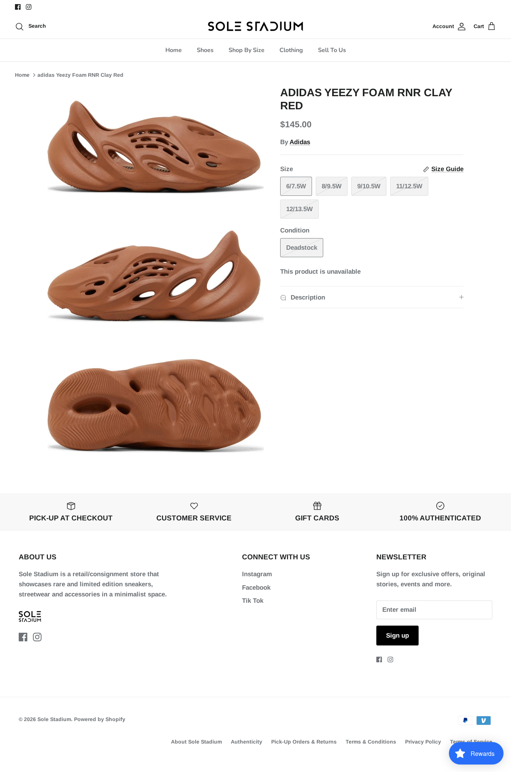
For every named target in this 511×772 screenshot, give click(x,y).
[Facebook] (18, 7)
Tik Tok (252, 600)
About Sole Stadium (196, 742)
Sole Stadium (54, 719)
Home (173, 50)
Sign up (397, 635)
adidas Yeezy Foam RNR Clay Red (80, 75)
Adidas (300, 142)
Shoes (205, 50)
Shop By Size (246, 50)
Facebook (256, 587)
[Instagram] (28, 7)
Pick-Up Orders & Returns (304, 742)
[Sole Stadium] (255, 26)
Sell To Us (332, 50)
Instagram (257, 574)
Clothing (291, 50)
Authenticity (246, 742)
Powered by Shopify (99, 719)
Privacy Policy (423, 742)
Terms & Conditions (371, 742)
